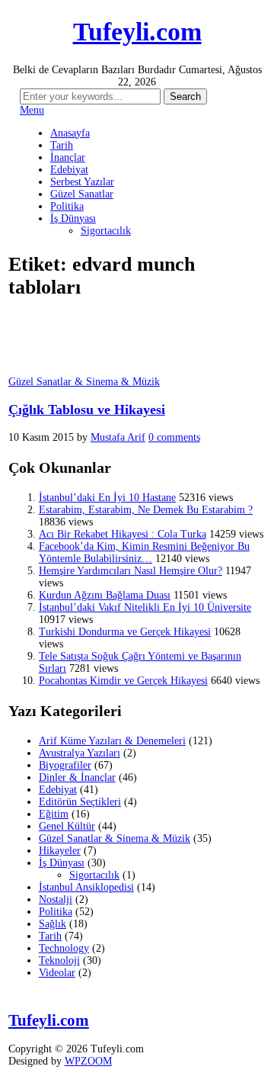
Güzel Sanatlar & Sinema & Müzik (84, 381)
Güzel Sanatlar (81, 194)
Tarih (61, 145)
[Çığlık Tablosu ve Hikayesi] (46, 369)
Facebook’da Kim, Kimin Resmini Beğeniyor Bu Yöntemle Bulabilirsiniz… (144, 552)
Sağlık (52, 924)
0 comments (174, 437)
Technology (64, 948)
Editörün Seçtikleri (80, 802)
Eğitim (53, 814)
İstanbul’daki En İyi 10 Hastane (107, 497)
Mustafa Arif (118, 437)
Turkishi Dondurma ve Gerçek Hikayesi (125, 632)
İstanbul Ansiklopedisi (86, 887)
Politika (67, 206)
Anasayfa (70, 133)
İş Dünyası (73, 218)
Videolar (57, 972)
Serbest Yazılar (82, 182)
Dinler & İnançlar (77, 777)
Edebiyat (69, 169)
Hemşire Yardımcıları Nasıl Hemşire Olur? (130, 571)
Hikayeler (60, 850)
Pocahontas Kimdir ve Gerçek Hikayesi (123, 680)
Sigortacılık (106, 230)
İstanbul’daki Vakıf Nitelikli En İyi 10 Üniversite (145, 607)
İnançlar (67, 157)
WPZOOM (88, 1061)
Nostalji (55, 899)
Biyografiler (65, 765)
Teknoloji (59, 960)
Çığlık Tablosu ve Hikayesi (86, 409)
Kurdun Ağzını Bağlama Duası (104, 595)
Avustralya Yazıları (79, 753)
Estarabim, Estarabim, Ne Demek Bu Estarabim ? (146, 510)
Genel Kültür (67, 826)
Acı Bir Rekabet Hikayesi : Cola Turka (122, 534)
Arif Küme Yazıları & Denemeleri (112, 741)
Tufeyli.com (137, 32)
